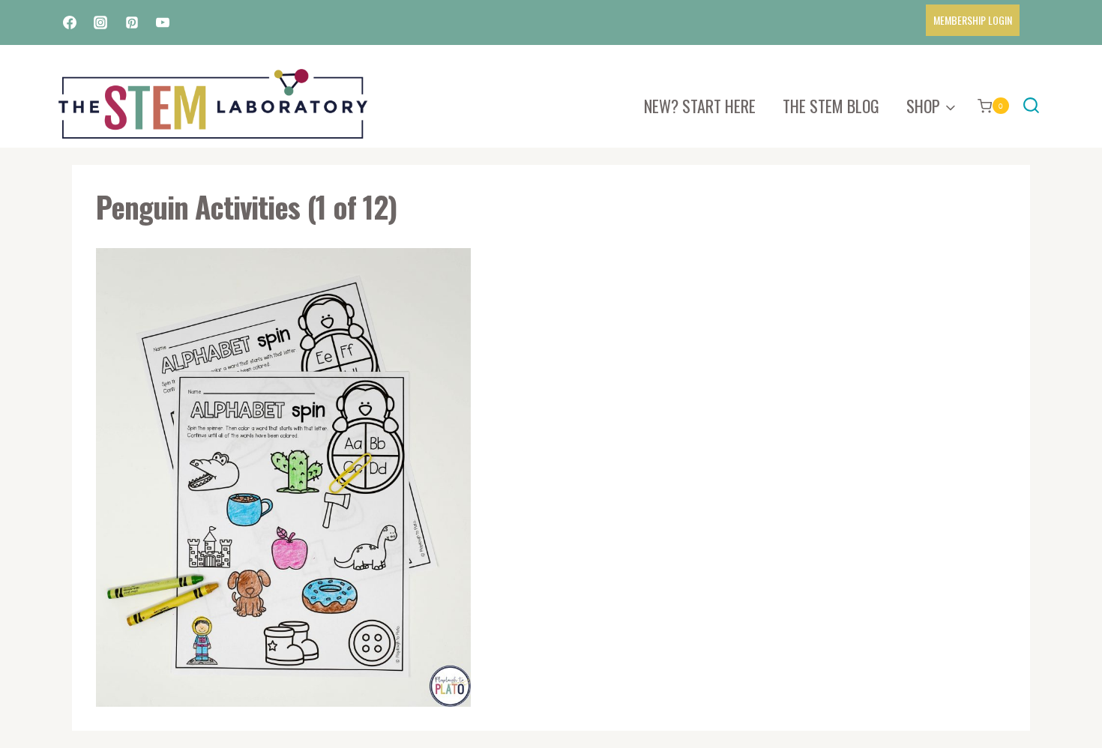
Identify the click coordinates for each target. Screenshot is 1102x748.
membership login (972, 20)
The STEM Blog (831, 106)
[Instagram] (100, 22)
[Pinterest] (131, 22)
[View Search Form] (1031, 106)
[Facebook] (69, 22)
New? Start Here (700, 106)
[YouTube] (162, 22)
